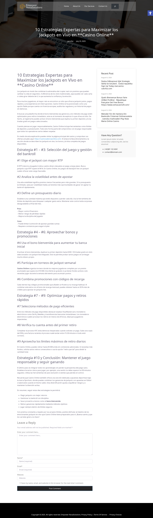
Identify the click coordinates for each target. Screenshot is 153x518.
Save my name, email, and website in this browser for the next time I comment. (52, 483)
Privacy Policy (86, 515)
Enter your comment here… (28, 432)
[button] (150, 13)
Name (20, 458)
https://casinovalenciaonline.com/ (48, 139)
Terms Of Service (100, 515)
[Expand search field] (115, 6)
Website (20, 475)
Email (19, 466)
